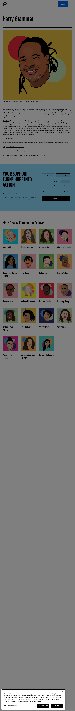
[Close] (63, 691)
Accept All (57, 705)
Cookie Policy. (36, 701)
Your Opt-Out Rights (10, 705)
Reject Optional (43, 705)
